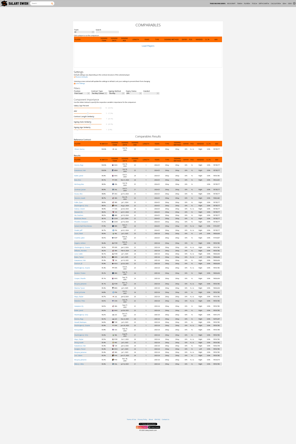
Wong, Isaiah (78, 342)
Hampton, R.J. (79, 306)
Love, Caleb (78, 254)
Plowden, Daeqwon (81, 222)
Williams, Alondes (80, 251)
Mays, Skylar (78, 296)
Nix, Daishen (78, 215)
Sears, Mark (78, 233)
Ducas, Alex (78, 194)
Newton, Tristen (79, 273)
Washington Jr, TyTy (81, 206)
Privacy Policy (142, 419)
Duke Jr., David (79, 209)
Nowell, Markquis (80, 322)
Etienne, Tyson (79, 288)
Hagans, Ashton (80, 243)
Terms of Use (131, 419)
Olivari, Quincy (79, 149)
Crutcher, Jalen (79, 238)
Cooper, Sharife (80, 278)
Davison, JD (78, 263)
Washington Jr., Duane (82, 247)
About (151, 419)
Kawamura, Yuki (80, 170)
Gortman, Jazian (80, 189)
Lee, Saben (78, 355)
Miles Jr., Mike (79, 364)
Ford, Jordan (78, 330)
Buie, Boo (77, 180)
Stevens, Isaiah (79, 198)
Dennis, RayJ (78, 165)
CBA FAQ (157, 419)
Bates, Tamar (79, 257)
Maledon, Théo (79, 301)
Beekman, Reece (80, 218)
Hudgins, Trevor (80, 349)
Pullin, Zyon (78, 202)
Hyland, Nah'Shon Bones (83, 226)
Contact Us (165, 419)
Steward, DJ (78, 212)
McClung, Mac (79, 184)
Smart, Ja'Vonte (79, 292)
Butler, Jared (78, 176)
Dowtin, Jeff (78, 230)
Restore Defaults (82, 77)
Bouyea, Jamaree (80, 284)
